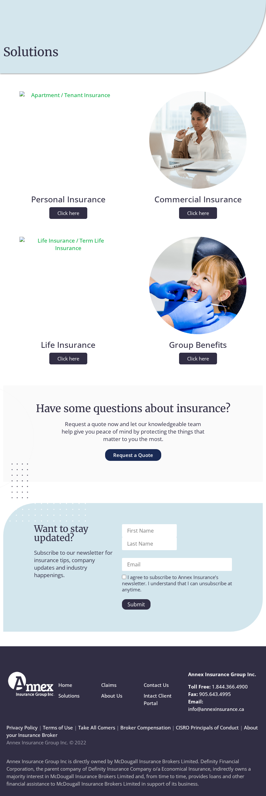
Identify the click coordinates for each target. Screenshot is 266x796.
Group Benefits (198, 344)
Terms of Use (58, 727)
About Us (111, 695)
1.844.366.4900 (230, 686)
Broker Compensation (145, 727)
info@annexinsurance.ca (216, 709)
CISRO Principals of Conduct (207, 727)
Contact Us (156, 685)
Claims (108, 685)
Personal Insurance (68, 199)
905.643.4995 (215, 694)
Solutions (68, 695)
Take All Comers (96, 727)
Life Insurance (68, 344)
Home (65, 685)
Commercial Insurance (198, 199)
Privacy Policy (22, 727)
